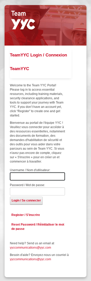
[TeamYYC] (23, 20)
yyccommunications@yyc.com (30, 247)
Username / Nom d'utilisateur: (30, 170)
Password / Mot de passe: (27, 185)
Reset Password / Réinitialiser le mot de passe (37, 227)
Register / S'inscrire (25, 215)
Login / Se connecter (26, 200)
